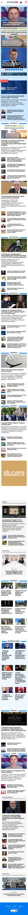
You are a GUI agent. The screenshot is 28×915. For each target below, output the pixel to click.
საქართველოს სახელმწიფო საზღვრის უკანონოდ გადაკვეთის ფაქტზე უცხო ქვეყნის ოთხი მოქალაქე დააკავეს (13, 311)
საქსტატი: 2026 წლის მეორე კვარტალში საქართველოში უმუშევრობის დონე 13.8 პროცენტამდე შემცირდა (15, 385)
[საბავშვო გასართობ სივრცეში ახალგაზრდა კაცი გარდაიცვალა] (21, 603)
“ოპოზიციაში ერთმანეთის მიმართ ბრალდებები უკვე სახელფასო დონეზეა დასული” (15, 225)
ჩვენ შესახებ (8, 906)
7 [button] (16, 69)
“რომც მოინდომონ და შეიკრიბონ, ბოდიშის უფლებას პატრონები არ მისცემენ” (12, 197)
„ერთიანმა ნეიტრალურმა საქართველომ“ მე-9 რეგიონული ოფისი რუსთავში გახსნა (16, 170)
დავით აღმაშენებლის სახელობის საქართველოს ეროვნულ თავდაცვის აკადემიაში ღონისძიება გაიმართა (15, 455)
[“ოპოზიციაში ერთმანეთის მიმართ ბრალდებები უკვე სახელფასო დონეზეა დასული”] (3, 226)
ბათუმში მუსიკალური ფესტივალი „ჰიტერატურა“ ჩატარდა (14, 743)
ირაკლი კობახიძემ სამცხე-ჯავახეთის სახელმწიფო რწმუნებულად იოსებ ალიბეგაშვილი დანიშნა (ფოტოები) (14, 572)
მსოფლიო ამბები (6, 60)
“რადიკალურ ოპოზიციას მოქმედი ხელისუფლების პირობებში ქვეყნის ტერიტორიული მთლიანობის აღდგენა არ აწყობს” (13, 818)
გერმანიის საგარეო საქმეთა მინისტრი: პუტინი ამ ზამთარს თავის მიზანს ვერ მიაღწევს (7, 676)
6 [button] (15, 69)
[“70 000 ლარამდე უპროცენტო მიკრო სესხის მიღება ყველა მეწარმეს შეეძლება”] (3, 397)
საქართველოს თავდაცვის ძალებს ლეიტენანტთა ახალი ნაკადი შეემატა (15, 437)
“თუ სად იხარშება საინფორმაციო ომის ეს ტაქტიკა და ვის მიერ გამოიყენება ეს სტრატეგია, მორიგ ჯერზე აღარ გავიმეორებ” (16, 846)
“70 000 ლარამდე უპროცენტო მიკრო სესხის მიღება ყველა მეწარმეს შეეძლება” (16, 395)
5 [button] (13, 69)
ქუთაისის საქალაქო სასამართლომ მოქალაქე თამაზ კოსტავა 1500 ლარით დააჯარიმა (21, 629)
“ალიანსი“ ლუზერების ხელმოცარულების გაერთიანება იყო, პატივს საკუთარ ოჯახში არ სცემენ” (16, 220)
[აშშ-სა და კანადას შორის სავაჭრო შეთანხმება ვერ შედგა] (20, 690)
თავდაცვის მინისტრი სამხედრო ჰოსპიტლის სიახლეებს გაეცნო (13, 423)
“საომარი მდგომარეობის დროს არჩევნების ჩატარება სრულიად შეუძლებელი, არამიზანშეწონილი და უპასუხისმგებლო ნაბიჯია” (20, 678)
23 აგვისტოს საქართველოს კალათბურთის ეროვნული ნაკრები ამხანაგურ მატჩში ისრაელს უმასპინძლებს (16, 792)
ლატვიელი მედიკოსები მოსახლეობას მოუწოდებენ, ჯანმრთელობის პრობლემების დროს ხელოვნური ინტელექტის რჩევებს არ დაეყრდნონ (16, 543)
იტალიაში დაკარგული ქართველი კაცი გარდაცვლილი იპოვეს (15, 288)
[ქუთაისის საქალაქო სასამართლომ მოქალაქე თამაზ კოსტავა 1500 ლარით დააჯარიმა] (21, 621)
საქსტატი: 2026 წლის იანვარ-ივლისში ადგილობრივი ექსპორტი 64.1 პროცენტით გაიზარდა (16, 391)
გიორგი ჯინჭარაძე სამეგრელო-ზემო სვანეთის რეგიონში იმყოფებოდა (6, 593)
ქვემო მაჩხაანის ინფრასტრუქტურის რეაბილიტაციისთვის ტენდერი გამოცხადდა (6, 629)
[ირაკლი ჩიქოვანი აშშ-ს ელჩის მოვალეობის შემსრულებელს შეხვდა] (3, 450)
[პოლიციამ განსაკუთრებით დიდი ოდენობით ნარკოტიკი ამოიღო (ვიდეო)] (3, 327)
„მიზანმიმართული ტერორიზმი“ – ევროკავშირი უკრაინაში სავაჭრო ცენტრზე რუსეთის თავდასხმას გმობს (20, 654)
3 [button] (9, 69)
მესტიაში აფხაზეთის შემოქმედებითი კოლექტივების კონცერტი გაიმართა (6, 611)
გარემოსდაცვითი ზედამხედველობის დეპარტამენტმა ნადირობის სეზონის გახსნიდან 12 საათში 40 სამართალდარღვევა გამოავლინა (13, 255)
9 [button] (20, 69)
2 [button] (8, 69)
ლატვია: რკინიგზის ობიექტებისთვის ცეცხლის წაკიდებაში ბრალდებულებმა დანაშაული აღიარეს (16, 537)
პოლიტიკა (5, 38)
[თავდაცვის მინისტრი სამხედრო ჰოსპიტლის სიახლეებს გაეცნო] (14, 414)
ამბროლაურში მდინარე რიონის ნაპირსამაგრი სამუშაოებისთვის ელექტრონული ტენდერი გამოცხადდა (15, 284)
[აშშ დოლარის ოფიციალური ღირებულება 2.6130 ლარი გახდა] (14, 361)
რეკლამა (15, 906)
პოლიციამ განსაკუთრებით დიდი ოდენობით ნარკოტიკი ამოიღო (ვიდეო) (16, 326)
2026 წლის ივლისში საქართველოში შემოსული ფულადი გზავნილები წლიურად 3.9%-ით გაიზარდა (16, 402)
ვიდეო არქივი (14, 892)
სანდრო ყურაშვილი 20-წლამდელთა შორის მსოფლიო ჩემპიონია (13, 23)
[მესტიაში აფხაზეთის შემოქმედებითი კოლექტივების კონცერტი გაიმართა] (7, 603)
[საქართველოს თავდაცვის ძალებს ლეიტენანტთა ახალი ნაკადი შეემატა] (3, 438)
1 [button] (6, 69)
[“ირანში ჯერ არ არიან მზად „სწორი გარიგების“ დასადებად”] (7, 690)
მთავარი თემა (4, 81)
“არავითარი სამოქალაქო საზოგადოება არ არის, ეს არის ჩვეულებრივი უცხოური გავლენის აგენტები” (16, 231)
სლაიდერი (5, 20)
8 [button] (18, 69)
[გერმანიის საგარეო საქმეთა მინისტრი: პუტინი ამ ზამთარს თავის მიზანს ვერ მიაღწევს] (7, 668)
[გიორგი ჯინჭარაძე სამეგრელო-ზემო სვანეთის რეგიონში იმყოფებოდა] (7, 585)
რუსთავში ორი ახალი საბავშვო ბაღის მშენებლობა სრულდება (21, 593)
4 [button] (11, 69)
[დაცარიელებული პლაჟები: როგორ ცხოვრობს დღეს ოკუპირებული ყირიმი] (14, 512)
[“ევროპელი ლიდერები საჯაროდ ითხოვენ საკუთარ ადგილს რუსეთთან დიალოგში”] (3, 273)
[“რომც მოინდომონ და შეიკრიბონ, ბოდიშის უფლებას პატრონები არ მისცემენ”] (14, 187)
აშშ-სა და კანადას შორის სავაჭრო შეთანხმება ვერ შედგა (20, 697)
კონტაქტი (21, 906)
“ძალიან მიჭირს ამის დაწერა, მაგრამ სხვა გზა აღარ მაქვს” (16, 852)
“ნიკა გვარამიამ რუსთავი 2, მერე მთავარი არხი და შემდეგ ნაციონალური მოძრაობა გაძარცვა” (16, 841)
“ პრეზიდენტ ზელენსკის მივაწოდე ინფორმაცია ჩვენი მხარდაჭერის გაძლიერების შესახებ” (12, 64)
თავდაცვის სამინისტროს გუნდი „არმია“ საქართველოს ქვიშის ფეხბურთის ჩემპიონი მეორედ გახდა (16, 444)
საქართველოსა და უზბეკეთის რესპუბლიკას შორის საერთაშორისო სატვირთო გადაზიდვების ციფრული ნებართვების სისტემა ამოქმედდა (12, 43)
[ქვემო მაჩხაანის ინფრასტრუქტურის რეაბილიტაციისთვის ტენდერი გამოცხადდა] (7, 621)
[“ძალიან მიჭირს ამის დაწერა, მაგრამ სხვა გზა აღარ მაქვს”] (4, 853)
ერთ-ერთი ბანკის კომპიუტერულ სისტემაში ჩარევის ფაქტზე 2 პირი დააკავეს (12, 96)
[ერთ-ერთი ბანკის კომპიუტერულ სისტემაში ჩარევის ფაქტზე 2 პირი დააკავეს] (14, 87)
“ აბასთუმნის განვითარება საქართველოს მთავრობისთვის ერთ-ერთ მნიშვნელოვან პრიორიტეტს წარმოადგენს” (16, 165)
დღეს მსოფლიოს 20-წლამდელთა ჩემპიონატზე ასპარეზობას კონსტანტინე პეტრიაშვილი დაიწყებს (15, 786)
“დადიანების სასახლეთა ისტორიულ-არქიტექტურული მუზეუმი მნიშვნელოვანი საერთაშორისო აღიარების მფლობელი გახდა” (13, 729)
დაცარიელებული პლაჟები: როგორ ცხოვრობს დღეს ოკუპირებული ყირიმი (12, 520)
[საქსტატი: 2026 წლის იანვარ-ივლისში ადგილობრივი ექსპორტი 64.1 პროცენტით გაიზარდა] (3, 391)
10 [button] (22, 69)
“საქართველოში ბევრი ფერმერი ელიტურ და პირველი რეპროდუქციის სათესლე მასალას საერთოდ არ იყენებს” (17, 278)
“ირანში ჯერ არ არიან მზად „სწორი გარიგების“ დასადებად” (7, 697)
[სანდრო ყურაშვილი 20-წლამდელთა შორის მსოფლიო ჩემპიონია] (14, 17)
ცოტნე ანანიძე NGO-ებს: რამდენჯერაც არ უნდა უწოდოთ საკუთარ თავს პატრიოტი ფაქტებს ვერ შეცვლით (16, 835)
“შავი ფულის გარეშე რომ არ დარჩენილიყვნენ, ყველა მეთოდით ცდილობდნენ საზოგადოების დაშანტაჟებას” (15, 859)
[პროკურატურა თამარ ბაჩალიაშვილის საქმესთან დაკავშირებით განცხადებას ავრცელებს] (3, 112)
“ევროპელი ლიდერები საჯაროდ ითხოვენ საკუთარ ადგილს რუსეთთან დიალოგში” (16, 271)
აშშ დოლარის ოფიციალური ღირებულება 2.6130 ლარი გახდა (12, 370)
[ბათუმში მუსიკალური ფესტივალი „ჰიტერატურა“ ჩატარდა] (3, 744)
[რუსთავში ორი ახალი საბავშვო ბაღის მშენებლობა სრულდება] (21, 585)
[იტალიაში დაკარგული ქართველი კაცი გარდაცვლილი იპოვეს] (3, 290)
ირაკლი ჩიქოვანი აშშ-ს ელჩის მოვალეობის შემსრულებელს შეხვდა (16, 449)
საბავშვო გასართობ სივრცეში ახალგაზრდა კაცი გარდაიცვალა (20, 611)
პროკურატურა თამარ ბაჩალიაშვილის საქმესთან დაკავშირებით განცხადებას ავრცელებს (15, 111)
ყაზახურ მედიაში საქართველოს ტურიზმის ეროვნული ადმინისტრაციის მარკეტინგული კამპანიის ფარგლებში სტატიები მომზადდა (16, 750)
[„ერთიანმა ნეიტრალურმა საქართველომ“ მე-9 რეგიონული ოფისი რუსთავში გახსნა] (3, 171)
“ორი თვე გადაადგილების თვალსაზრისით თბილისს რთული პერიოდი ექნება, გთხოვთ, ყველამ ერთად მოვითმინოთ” (16, 177)
